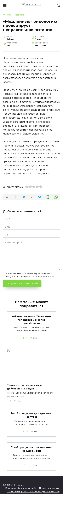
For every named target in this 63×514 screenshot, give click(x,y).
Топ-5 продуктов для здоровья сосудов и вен (31, 449)
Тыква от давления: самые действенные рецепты (24, 387)
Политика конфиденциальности (40, 491)
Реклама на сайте (27, 488)
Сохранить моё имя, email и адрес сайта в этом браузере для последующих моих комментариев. (31, 275)
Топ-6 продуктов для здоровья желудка (31, 415)
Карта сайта (53, 494)
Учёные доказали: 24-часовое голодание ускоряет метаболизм (31, 320)
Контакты (10, 488)
